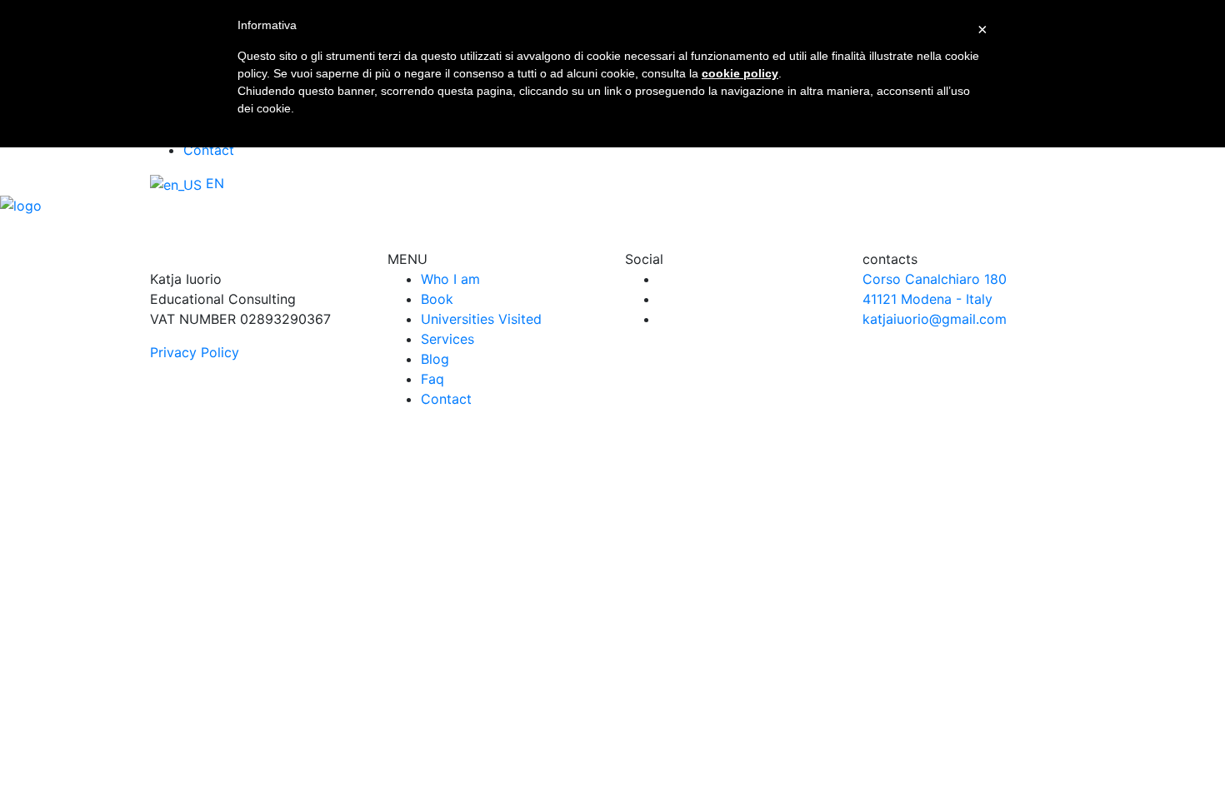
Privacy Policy (194, 352)
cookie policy (740, 73)
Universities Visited (481, 319)
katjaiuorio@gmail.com (934, 319)
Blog (435, 359)
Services (447, 339)
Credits (801, 518)
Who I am (450, 279)
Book (437, 299)
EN (213, 183)
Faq (432, 379)
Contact (208, 150)
